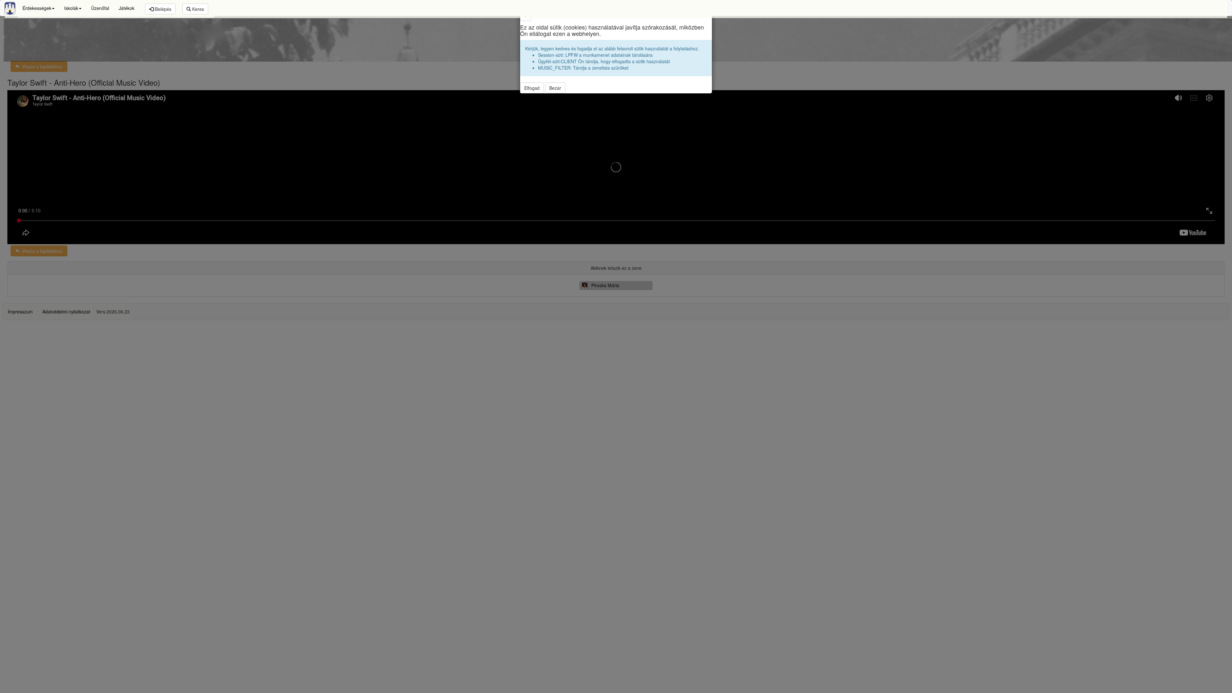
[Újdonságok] (10, 8)
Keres (197, 9)
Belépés (162, 9)
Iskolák (71, 8)
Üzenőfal (100, 8)
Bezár (555, 88)
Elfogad (532, 88)
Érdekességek (36, 8)
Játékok (126, 8)
